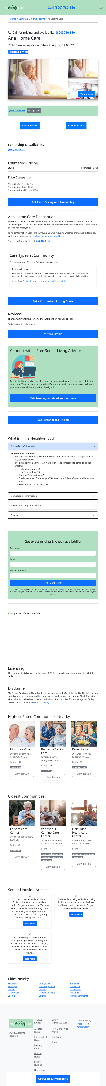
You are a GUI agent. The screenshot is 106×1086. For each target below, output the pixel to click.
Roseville (12, 983)
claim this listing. (41, 702)
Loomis (11, 995)
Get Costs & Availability (53, 1078)
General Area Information (23, 446)
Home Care (39, 1070)
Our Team (56, 1037)
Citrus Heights (38, 18)
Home (13, 18)
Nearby (14, 515)
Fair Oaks (74, 983)
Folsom (11, 989)
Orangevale (44, 983)
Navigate (32, 110)
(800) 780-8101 (17, 110)
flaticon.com (83, 1026)
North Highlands (47, 986)
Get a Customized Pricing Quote (53, 301)
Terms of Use (49, 589)
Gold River (75, 986)
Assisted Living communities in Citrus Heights (45, 281)
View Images (86, 94)
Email (13, 559)
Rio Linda (74, 992)
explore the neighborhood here (48, 236)
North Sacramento (79, 995)
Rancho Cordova (47, 992)
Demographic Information (24, 495)
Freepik (80, 1023)
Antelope (12, 986)
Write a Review (53, 333)
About (55, 1042)
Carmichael (75, 989)
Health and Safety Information (26, 505)
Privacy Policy (62, 589)
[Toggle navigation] (101, 8)
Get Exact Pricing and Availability (53, 202)
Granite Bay (13, 992)
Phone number (18, 570)
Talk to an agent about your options (53, 398)
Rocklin (42, 989)
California (23, 18)
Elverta (42, 995)
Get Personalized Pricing (53, 420)
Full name (15, 548)
